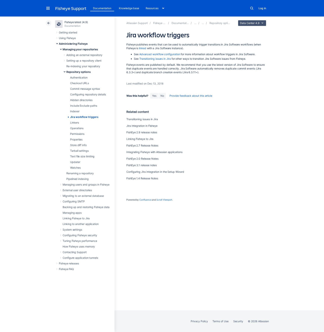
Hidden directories (81, 100)
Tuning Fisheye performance (80, 240)
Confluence (145, 199)
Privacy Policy (199, 321)
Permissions (77, 133)
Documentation (102, 8)
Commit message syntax (85, 88)
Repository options (78, 71)
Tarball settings (79, 150)
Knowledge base (129, 8)
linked (142, 48)
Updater (75, 162)
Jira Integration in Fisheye (142, 125)
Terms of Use (220, 321)
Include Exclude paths (83, 105)
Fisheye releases (69, 263)
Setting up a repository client (83, 60)
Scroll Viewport (164, 199)
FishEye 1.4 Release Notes (142, 178)
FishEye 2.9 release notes (141, 132)
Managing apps (72, 212)
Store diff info (78, 145)
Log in (262, 8)
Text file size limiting (82, 156)
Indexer (75, 111)
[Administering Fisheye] (195, 23)
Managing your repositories (80, 49)
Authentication (79, 77)
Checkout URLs (79, 83)
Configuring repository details (88, 94)
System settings (72, 229)
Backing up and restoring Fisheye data (86, 207)
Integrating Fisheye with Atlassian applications (154, 152)
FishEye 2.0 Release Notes (142, 158)
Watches (75, 167)
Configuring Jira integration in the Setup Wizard (155, 171)
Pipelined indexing (77, 178)
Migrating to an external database (83, 195)
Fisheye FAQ (66, 269)
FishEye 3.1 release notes (141, 165)
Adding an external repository (84, 55)
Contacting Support (75, 252)
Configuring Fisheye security (80, 235)
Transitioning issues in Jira (155, 58)
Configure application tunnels (80, 257)
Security (238, 321)
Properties (76, 139)
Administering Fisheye (73, 43)
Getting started (68, 32)
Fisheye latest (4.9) (76, 22)
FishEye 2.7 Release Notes (142, 145)
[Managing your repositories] (203, 23)
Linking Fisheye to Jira (76, 218)
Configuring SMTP (74, 201)
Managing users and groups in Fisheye (86, 184)
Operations (76, 128)
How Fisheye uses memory (79, 246)
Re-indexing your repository (83, 66)
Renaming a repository (80, 173)
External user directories (77, 190)
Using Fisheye (67, 38)
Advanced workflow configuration (159, 54)
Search (252, 8)
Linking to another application (81, 224)
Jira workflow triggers (84, 116)
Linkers (74, 122)
